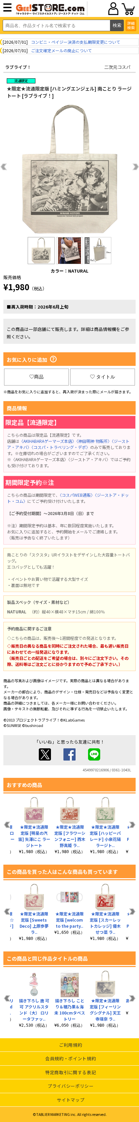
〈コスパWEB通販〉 (77, 495)
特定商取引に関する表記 (70, 1072)
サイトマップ (70, 1100)
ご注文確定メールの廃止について (61, 50)
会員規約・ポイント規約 (70, 1058)
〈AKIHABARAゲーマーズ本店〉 (47, 441)
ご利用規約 (70, 1045)
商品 (39, 376)
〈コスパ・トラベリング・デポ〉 (60, 447)
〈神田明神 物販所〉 (94, 441)
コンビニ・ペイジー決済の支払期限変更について (75, 42)
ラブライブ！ (18, 67)
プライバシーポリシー (71, 1086)
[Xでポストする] (45, 758)
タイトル (105, 376)
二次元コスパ (117, 67)
